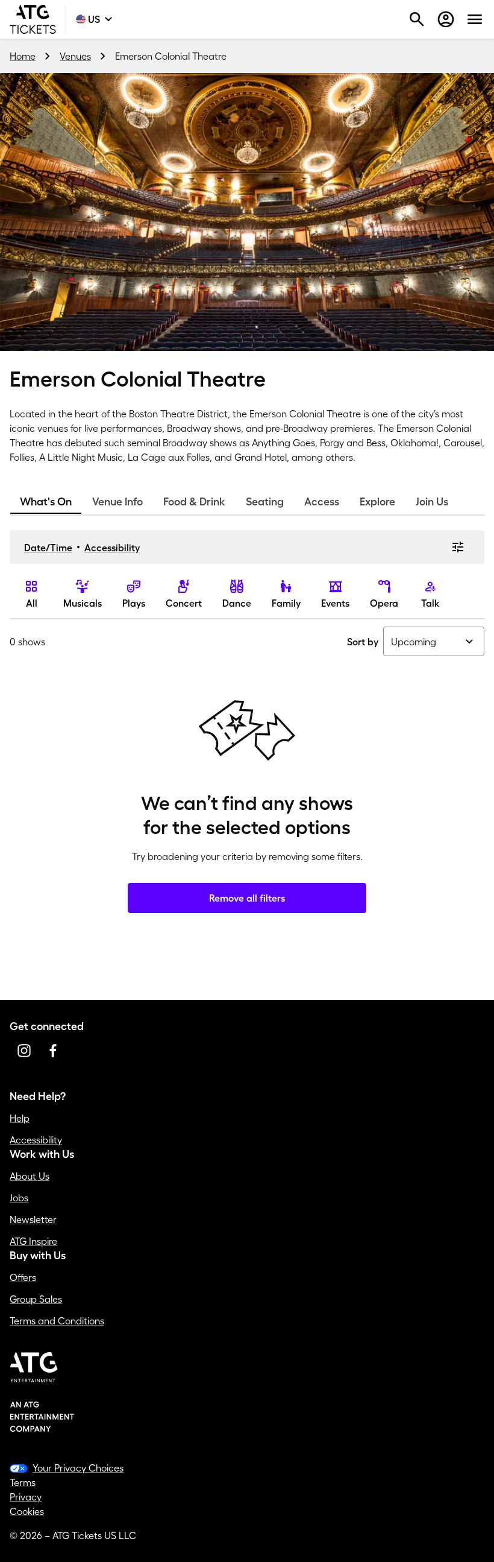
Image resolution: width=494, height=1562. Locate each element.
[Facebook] (53, 1050)
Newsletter (33, 1219)
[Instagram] (24, 1050)
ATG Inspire (33, 1241)
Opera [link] (384, 603)
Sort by (362, 641)
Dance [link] (236, 603)
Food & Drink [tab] (194, 502)
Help (20, 1118)
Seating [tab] (265, 502)
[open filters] (458, 547)
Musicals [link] (82, 603)
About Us (29, 1176)
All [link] (31, 603)
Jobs (19, 1197)
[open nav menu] (474, 19)
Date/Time (48, 547)
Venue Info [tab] (117, 502)
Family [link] (286, 603)
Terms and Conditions (57, 1320)
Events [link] (335, 603)
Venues (75, 56)
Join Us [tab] (432, 502)
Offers (23, 1277)
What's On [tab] (46, 502)
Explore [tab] (377, 502)
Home (23, 56)
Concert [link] (184, 603)
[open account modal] (445, 19)
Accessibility (112, 547)
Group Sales (36, 1299)
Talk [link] (430, 603)
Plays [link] (133, 603)
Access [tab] (321, 502)
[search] (416, 19)
